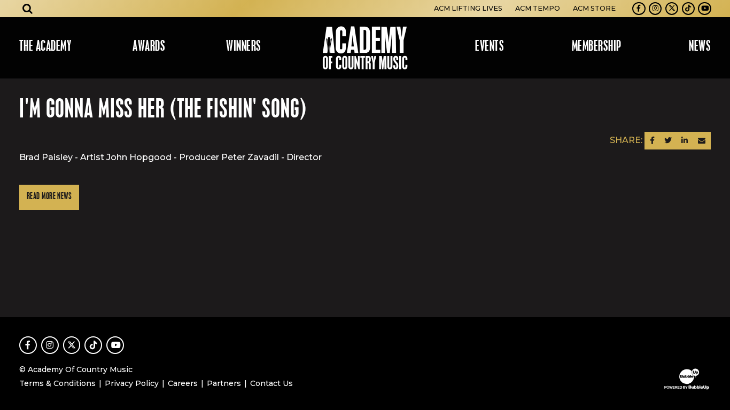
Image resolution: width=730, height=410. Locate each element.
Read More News (49, 197)
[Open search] (27, 8)
